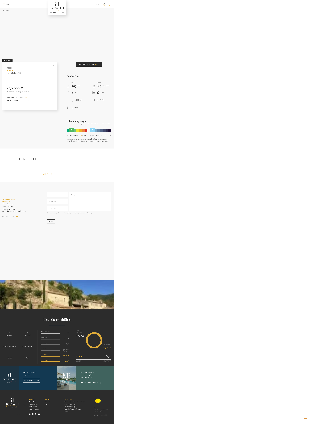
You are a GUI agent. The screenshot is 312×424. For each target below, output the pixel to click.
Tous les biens (5, 10)
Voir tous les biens (22, 414)
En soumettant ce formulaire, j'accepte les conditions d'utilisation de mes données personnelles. (71, 213)
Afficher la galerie (89, 64)
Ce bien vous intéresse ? (18, 101)
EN (98, 4)
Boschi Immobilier (29, 380)
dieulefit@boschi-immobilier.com (14, 211)
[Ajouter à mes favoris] (52, 65)
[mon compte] (109, 4)
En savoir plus (90, 213)
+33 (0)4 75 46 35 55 (9, 209)
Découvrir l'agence (9, 216)
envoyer (51, 221)
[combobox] (50, 201)
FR (96, 4)
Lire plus (47, 174)
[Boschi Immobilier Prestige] (57, 7)
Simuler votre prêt (15, 97)
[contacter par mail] (305, 417)
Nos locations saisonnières (89, 383)
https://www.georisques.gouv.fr (98, 141)
